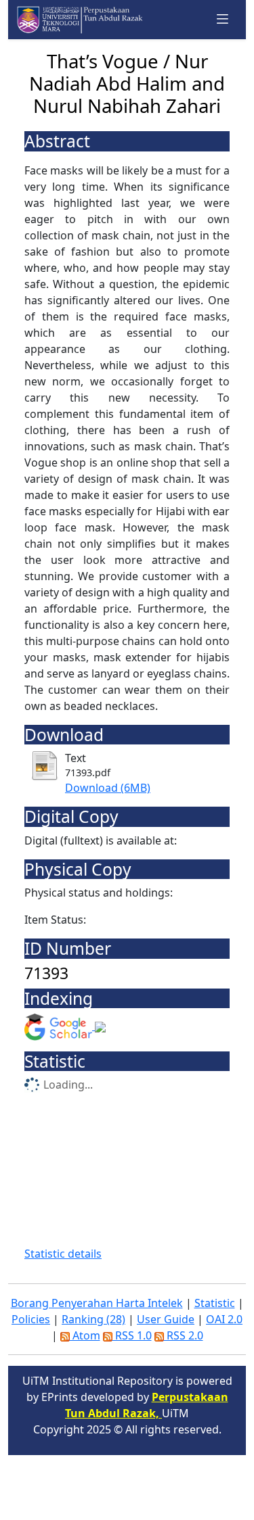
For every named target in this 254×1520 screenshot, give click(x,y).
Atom (85, 1335)
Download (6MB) (107, 787)
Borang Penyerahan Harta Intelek (97, 1303)
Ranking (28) (93, 1319)
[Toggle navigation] (223, 19)
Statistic (214, 1303)
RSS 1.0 (132, 1335)
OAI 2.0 (224, 1319)
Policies (31, 1319)
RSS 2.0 (183, 1335)
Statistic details (63, 1253)
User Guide (165, 1319)
